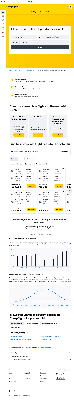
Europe (15, 70)
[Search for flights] (3, 12)
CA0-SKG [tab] (32, 234)
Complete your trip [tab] (16, 323)
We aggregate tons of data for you (21, 356)
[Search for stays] (3, 16)
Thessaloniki (38, 70)
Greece (21, 70)
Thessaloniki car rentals (16, 336)
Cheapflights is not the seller (19, 353)
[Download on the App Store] (60, 378)
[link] (18, 135)
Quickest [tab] (29, 159)
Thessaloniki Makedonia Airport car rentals (52, 336)
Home (10, 70)
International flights (46, 339)
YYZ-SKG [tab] (40, 234)
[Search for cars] (3, 20)
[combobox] (34, 33)
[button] (72, 2)
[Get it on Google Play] (60, 373)
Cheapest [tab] (14, 159)
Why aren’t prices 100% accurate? (21, 359)
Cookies (31, 2)
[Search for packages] (3, 24)
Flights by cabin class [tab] (32, 323)
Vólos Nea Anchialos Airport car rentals (20, 339)
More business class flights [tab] (49, 323)
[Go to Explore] (3, 27)
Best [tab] (21, 159)
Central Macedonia (29, 70)
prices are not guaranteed (45, 347)
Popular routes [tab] (15, 327)
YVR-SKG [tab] (48, 234)
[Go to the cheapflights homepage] (13, 7)
